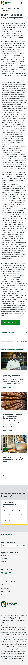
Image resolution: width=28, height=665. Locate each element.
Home (2, 8)
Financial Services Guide (8, 581)
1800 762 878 (5, 555)
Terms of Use (5, 588)
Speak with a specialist (10, 322)
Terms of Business (6, 591)
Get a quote (4, 558)
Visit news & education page (11, 520)
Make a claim (4, 564)
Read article (7, 387)
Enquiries (3, 561)
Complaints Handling (7, 594)
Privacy (3, 585)
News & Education (10, 8)
